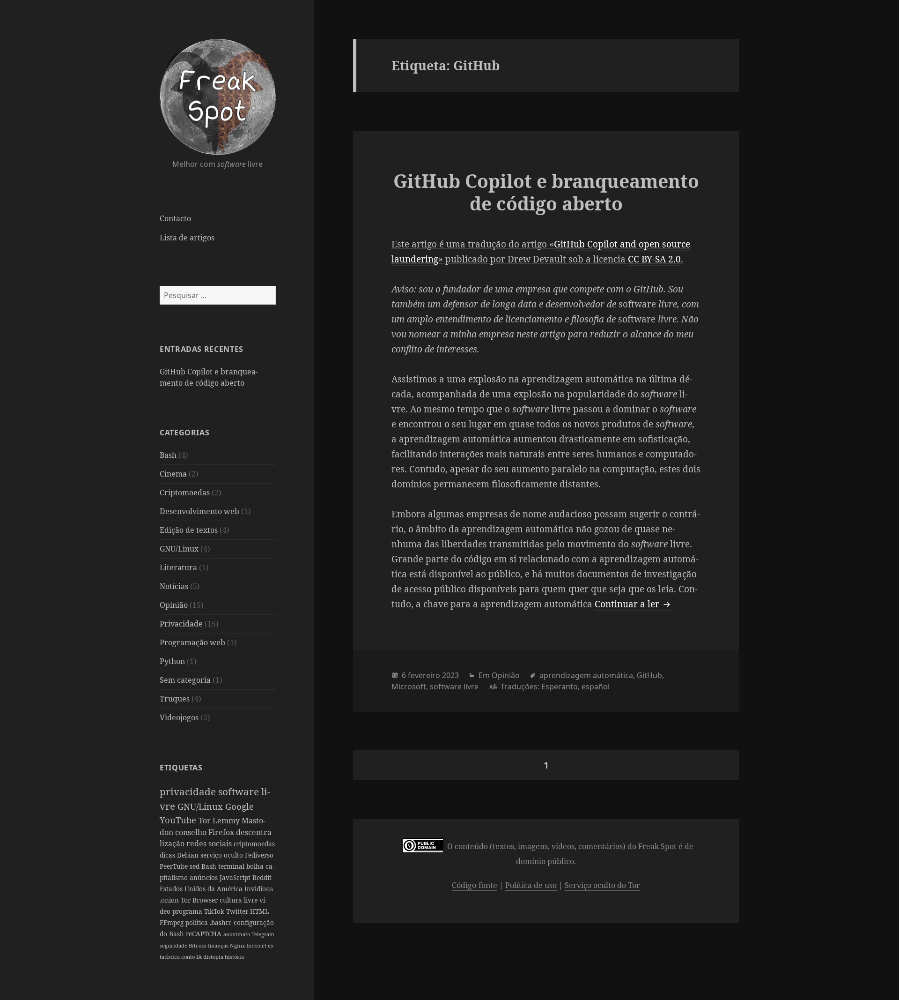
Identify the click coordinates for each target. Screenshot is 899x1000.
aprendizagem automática (586, 675)
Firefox (222, 832)
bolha (255, 866)
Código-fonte (474, 885)
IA (199, 956)
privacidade (189, 791)
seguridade (174, 945)
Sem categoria (185, 680)
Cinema (173, 474)
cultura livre (239, 900)
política (197, 922)
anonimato (237, 934)
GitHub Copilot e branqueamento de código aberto (546, 192)
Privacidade (181, 624)
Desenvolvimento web (199, 511)
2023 (450, 675)
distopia (214, 956)
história (234, 956)
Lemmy (227, 820)
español (596, 686)
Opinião (174, 605)
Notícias (174, 586)
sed (195, 866)
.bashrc (222, 922)
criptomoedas (254, 843)
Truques (175, 699)
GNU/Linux (179, 549)
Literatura (178, 567)
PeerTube (175, 866)
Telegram (262, 934)
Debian (188, 855)
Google (239, 806)
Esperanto (559, 686)
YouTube (179, 820)
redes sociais (210, 843)
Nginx (238, 945)
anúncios (205, 877)
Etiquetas (181, 767)
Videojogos (179, 717)
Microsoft (408, 686)
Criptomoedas (185, 492)
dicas (168, 855)
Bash (168, 455)
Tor (206, 820)
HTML (259, 911)
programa (188, 911)
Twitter (238, 911)
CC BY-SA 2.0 (654, 259)
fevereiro (424, 675)
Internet (257, 945)
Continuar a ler (634, 604)
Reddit (262, 877)
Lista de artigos (187, 237)
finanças (219, 945)
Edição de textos (189, 530)
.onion (170, 900)
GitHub (649, 675)
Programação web (192, 642)
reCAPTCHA (204, 933)
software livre (454, 686)
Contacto (175, 218)
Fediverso (259, 855)
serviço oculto (222, 855)
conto (188, 956)
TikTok (215, 911)
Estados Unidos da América (202, 888)
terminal (232, 866)
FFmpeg (172, 922)
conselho (191, 832)
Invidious (258, 888)
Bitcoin (198, 945)
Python (172, 661)
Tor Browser (200, 900)
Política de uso (531, 885)
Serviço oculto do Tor (602, 885)
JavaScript (236, 877)
